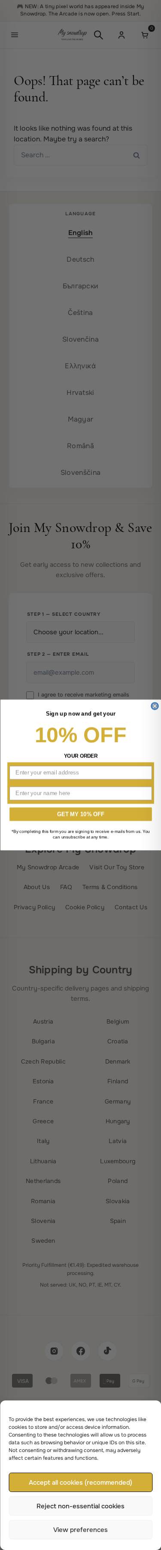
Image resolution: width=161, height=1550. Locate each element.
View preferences (80, 1530)
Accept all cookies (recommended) (80, 1482)
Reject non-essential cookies (80, 1506)
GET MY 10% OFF (80, 814)
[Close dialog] (154, 706)
